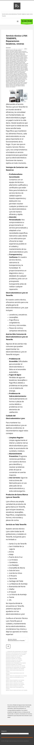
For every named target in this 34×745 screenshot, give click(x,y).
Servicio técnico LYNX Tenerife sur (13, 84)
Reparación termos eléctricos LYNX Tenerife (15, 665)
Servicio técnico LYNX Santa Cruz (18, 80)
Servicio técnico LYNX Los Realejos (17, 72)
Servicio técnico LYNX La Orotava (13, 68)
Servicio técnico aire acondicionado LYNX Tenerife (15, 671)
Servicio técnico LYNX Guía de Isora (17, 62)
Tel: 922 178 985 (27, 21)
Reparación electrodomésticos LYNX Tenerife (15, 654)
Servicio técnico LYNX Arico (20, 51)
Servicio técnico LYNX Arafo (13, 51)
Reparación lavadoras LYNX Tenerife (13, 658)
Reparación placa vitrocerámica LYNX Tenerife (16, 663)
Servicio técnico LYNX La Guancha (13, 65)
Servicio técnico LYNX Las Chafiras (20, 69)
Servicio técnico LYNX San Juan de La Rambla (16, 78)
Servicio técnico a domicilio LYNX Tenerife (15, 668)
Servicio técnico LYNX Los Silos (12, 73)
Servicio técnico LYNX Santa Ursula (13, 81)
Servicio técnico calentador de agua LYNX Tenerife (15, 673)
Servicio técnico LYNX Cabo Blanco (17, 54)
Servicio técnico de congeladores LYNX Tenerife (16, 675)
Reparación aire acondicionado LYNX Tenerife (17, 651)
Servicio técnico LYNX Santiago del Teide (15, 82)
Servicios (8, 47)
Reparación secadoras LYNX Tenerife (13, 664)
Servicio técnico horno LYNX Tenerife (14, 681)
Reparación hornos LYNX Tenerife (13, 657)
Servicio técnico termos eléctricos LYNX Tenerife (16, 690)
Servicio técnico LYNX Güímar (12, 63)
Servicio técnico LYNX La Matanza (20, 66)
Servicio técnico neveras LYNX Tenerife (14, 685)
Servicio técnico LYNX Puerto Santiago (19, 76)
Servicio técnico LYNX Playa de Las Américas (16, 74)
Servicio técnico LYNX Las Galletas (13, 70)
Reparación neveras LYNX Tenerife (13, 661)
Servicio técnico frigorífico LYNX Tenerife (15, 680)
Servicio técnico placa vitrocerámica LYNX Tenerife (15, 688)
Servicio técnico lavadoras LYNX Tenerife (15, 683)
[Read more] (8, 648)
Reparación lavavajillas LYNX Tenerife (14, 660)
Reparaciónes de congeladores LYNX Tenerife (15, 667)
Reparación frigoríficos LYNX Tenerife (14, 655)
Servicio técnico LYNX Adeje (12, 50)
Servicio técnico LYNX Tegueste (20, 83)
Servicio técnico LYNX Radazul (12, 78)
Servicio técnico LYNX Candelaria (13, 55)
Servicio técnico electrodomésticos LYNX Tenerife (15, 678)
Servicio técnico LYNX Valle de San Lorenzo (15, 85)
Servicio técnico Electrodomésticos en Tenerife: (16, 640)
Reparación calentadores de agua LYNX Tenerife (16, 653)
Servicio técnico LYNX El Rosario (17, 58)
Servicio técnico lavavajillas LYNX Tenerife (15, 684)
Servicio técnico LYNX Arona (12, 52)
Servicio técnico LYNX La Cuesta (20, 64)
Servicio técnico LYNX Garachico (16, 60)
